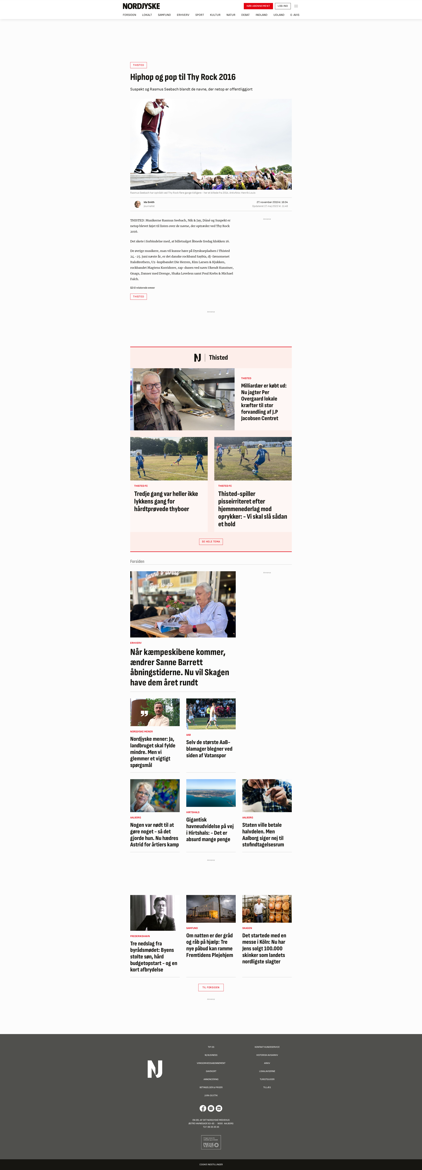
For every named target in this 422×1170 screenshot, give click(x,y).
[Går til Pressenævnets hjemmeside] (211, 1142)
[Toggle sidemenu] (296, 6)
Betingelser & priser (211, 1087)
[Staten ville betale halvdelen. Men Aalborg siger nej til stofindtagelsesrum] (267, 795)
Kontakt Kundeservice (267, 1047)
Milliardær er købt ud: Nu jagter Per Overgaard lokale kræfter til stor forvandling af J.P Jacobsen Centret (264, 402)
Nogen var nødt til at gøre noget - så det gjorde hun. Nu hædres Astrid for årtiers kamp (154, 835)
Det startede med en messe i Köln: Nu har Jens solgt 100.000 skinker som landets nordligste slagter (264, 948)
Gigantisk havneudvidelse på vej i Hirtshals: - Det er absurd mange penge (210, 830)
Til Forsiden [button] (211, 987)
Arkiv (267, 1063)
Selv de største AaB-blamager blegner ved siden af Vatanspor (209, 749)
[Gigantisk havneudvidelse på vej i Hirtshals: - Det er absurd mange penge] (211, 793)
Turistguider (267, 1079)
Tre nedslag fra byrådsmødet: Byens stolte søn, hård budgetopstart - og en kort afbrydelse (153, 956)
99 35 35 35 (213, 1127)
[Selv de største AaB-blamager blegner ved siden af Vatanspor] (211, 713)
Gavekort (211, 1071)
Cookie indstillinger (211, 1164)
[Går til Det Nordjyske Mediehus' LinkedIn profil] (219, 1108)
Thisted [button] (138, 65)
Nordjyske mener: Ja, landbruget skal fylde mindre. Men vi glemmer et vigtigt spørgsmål (152, 752)
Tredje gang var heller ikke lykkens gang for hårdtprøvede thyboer (166, 501)
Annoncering (211, 1079)
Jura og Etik (211, 1095)
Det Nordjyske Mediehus (216, 1120)
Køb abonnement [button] (258, 6)
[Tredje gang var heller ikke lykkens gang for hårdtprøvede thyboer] (169, 458)
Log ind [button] (283, 6)
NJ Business (211, 1055)
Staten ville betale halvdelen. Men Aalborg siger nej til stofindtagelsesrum (263, 835)
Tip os (211, 1047)
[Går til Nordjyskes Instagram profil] (211, 1108)
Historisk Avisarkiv (267, 1055)
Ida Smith (149, 202)
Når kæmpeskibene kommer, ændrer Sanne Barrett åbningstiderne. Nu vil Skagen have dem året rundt (179, 667)
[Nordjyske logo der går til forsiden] (141, 6)
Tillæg (267, 1087)
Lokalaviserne (267, 1071)
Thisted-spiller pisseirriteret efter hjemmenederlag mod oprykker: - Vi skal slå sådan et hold (252, 509)
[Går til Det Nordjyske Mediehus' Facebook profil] (203, 1108)
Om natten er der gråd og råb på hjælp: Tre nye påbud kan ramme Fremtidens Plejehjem (209, 945)
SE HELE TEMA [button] (211, 541)
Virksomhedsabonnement (211, 1063)
